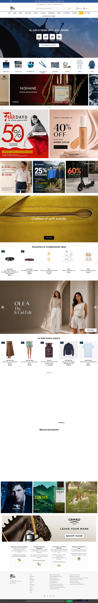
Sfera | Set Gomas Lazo (68, 270)
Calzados (32, 581)
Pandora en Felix (53, 577)
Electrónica (32, 584)
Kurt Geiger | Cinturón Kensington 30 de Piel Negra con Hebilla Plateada (10, 272)
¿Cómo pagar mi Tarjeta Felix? (56, 584)
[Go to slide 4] (50, 332)
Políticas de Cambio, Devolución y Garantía (79, 577)
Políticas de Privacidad (74, 576)
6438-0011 (13, 582)
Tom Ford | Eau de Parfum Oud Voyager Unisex (49, 362)
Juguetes (32, 588)
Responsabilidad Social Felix (56, 576)
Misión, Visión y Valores (55, 574)
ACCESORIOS (51, 13)
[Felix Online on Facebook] (47, 596)
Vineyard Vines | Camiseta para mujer (88, 362)
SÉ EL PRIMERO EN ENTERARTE (49, 45)
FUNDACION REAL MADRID (49, 16)
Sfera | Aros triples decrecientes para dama (49, 271)
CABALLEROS (28, 13)
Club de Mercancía (54, 581)
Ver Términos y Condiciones (19, 556)
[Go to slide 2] (47, 332)
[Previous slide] (2, 307)
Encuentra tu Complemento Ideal (49, 247)
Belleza (31, 577)
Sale (31, 592)
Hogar (31, 587)
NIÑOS (14, 13)
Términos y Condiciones (75, 574)
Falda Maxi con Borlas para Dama (10, 362)
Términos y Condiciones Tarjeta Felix (57, 587)
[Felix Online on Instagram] (44, 596)
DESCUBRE (49, 237)
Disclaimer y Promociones (75, 582)
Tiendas (49, 4)
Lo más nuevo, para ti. (49, 338)
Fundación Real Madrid (55, 579)
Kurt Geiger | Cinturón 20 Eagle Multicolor (29, 271)
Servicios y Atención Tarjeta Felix (56, 585)
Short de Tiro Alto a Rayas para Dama (29, 362)
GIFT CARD (87, 13)
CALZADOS (43, 13)
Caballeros (32, 579)
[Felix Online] (12, 9)
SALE (81, 13)
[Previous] (2, 108)
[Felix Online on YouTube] (53, 596)
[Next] (96, 66)
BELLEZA (36, 13)
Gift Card (31, 585)
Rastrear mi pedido (58, 4)
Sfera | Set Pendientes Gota (88, 270)
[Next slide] (95, 307)
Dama (31, 582)
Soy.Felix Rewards (40, 4)
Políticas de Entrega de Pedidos (76, 579)
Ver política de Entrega (39, 560)
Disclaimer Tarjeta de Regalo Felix (77, 584)
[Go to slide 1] (46, 332)
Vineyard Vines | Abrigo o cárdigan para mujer (68, 362)
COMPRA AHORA (39, 133)
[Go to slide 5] (51, 332)
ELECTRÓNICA (66, 13)
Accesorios (32, 576)
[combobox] (51, 8)
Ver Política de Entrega (19, 554)
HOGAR (59, 13)
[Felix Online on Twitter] (50, 596)
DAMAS (20, 13)
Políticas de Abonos (74, 581)
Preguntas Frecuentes (54, 588)
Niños (31, 590)
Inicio (31, 574)
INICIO (9, 13)
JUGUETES (74, 13)
